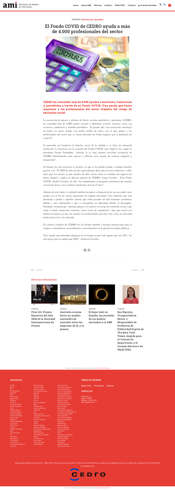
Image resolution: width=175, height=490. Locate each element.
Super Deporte (38, 433)
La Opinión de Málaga (65, 418)
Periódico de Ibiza (64, 446)
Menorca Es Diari (63, 402)
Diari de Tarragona (40, 419)
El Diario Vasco (15, 410)
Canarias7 (37, 410)
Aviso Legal (111, 463)
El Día (59, 433)
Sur (11, 434)
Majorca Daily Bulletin (65, 419)
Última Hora (14, 425)
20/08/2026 (92, 309)
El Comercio (14, 440)
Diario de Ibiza (62, 406)
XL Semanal (61, 440)
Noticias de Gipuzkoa (64, 399)
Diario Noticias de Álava (65, 414)
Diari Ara (36, 393)
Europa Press (38, 406)
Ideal (11, 431)
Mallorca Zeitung (63, 444)
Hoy (35, 412)
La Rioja (36, 418)
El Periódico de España (65, 435)
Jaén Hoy (13, 446)
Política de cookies (99, 463)
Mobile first (86, 386)
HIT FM (36, 399)
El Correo (13, 402)
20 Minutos (61, 431)
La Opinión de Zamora (65, 397)
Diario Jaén (61, 408)
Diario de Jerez (63, 400)
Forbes (36, 421)
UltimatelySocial (103, 368)
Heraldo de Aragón (16, 415)
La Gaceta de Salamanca (42, 416)
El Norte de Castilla (16, 429)
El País (12, 385)
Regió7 (36, 437)
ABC (11, 395)
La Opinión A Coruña (64, 404)
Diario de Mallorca (40, 408)
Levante (12, 427)
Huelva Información (64, 395)
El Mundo (13, 393)
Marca (12, 387)
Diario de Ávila (62, 425)
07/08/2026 (120, 309)
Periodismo (99, 386)
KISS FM (36, 397)
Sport (12, 408)
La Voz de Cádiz (39, 442)
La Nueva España (15, 412)
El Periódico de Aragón (41, 435)
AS (11, 389)
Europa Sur (61, 421)
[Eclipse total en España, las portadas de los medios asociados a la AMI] (102, 294)
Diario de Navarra (15, 414)
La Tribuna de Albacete (65, 410)
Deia (35, 404)
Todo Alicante (38, 444)
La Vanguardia (14, 391)
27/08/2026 (34, 309)
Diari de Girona (62, 385)
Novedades (98, 19)
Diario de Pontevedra (64, 391)
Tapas (36, 423)
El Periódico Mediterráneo (42, 429)
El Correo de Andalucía (17, 444)
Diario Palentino (63, 416)
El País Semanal (63, 438)
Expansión (13, 419)
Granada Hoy (62, 423)
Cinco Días (13, 423)
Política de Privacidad (84, 463)
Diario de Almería (63, 427)
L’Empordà (61, 442)
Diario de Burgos (39, 425)
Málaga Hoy (37, 431)
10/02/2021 (76, 19)
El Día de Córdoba (63, 429)
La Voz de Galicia (15, 404)
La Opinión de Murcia (65, 387)
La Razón (13, 400)
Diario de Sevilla (39, 389)
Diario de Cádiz (39, 387)
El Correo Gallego (63, 437)
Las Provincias (15, 433)
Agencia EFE (14, 398)
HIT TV (36, 400)
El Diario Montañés (16, 421)
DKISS (36, 395)
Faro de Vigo (14, 417)
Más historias (87, 19)
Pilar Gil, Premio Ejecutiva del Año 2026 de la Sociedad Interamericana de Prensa (43, 318)
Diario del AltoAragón (64, 393)
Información (14, 438)
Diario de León (38, 414)
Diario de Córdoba (40, 427)
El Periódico (14, 396)
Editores (110, 386)
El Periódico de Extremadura (67, 412)
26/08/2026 (63, 309)
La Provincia (14, 442)
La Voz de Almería (63, 389)
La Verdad (13, 436)
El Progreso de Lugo (40, 391)
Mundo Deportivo (15, 406)
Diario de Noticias (39, 402)
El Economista (38, 385)
